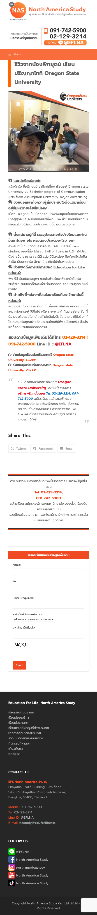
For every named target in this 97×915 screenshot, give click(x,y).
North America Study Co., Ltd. (48, 903)
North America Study (31, 859)
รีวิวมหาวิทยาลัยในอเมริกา (25, 738)
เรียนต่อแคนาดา (19, 722)
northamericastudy (30, 867)
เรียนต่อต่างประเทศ (21, 712)
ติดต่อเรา (14, 754)
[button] (15, 54)
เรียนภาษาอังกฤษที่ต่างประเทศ (28, 728)
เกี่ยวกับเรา (15, 748)
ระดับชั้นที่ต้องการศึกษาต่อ (28, 614)
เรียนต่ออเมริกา (18, 717)
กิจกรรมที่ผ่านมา (19, 743)
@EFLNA (22, 851)
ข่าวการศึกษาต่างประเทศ (24, 733)
